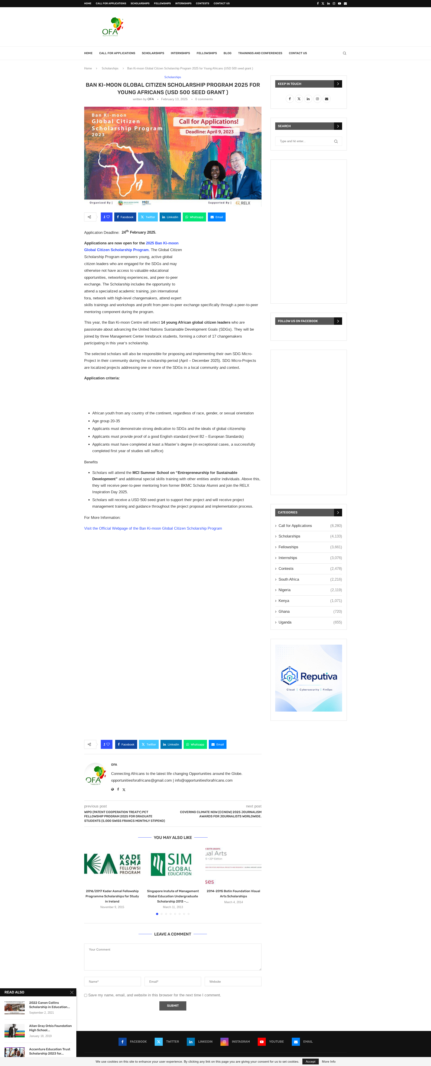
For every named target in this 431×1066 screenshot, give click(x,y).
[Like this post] (108, 216)
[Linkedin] (328, 3)
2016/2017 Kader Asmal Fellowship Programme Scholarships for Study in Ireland (112, 896)
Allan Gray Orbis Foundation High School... (50, 1028)
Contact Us (222, 3)
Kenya (310, 601)
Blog (227, 53)
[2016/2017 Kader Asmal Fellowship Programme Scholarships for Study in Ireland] (112, 866)
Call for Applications (111, 3)
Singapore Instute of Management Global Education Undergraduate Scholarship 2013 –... (173, 896)
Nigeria (310, 590)
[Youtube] (339, 3)
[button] (90, 881)
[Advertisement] (265, 26)
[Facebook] (318, 3)
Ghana (310, 611)
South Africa (310, 579)
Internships (183, 3)
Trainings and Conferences (260, 53)
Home (87, 3)
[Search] (344, 53)
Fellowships (162, 3)
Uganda (310, 622)
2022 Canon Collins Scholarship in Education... (49, 1005)
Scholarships (140, 3)
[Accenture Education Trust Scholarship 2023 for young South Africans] (14, 1054)
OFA (150, 99)
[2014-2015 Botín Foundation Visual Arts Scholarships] (233, 866)
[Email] (345, 3)
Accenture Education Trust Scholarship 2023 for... (49, 1051)
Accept (310, 1061)
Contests (202, 3)
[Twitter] (322, 3)
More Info (329, 1061)
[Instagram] (334, 3)
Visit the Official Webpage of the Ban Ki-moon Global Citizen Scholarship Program (153, 528)
